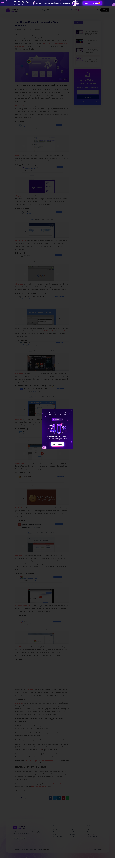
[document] (57, 429)
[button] (71, 410)
